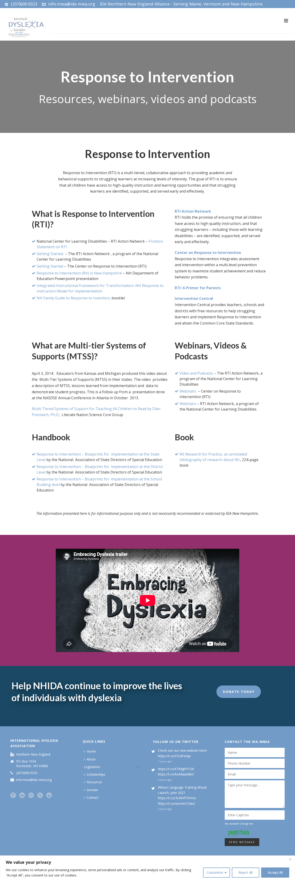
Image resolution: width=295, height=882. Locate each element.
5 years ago (165, 761)
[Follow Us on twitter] (40, 796)
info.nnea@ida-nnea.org (71, 4)
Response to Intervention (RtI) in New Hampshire (79, 273)
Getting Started (50, 253)
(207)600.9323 (24, 4)
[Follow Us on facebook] (13, 796)
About (91, 759)
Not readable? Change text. (239, 823)
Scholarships (96, 774)
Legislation (92, 767)
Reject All (246, 872)
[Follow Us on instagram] (31, 796)
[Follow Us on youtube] (49, 796)
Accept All (275, 872)
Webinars (188, 391)
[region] (147, 868)
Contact (92, 797)
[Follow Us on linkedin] (22, 796)
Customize (215, 872)
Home (91, 751)
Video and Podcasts (196, 373)
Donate (92, 790)
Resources (94, 782)
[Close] (290, 859)
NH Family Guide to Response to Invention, (74, 298)
